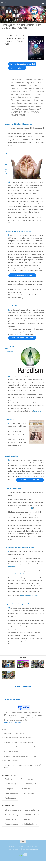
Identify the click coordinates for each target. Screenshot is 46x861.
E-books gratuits (19, 733)
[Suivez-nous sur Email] (25, 854)
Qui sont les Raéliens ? (11, 760)
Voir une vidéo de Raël (22, 275)
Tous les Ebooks (17, 68)
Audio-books (7, 733)
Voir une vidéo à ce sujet (22, 338)
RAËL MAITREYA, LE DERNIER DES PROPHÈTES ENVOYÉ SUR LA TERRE (23, 766)
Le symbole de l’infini (26, 742)
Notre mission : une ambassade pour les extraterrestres (20, 756)
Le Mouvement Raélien (11, 742)
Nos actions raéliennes (11, 751)
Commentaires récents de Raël (22, 64)
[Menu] (43, 3)
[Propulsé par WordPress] (21, 849)
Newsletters (34, 747)
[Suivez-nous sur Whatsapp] (21, 854)
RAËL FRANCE (3, 2)
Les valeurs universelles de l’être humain (16, 747)
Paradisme (37, 411)
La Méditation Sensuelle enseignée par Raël (17, 737)
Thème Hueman (33, 849)
